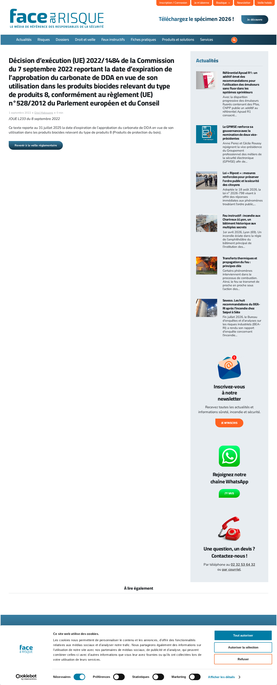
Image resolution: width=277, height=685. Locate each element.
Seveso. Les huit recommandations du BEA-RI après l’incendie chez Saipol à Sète (241, 306)
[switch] (119, 677)
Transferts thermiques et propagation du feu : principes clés (240, 262)
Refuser (243, 659)
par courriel (231, 569)
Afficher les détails (221, 677)
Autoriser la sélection (243, 647)
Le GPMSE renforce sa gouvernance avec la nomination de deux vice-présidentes (240, 132)
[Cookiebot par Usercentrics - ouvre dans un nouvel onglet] (26, 677)
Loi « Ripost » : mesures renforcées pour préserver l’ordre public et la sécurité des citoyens (241, 179)
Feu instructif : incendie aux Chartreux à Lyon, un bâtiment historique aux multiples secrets (241, 221)
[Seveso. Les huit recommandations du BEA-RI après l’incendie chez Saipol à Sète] (206, 301)
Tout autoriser (243, 635)
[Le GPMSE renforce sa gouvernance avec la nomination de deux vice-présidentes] (206, 127)
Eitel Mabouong (43, 113)
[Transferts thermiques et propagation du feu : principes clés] (206, 259)
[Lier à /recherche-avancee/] (234, 40)
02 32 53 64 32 (243, 564)
